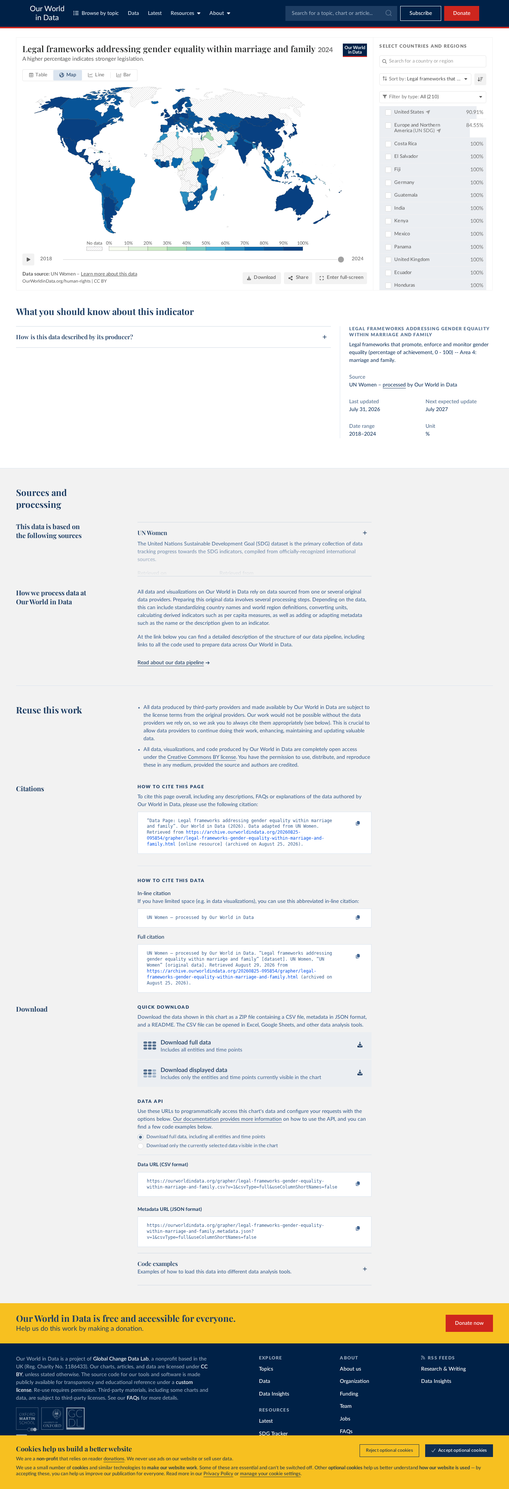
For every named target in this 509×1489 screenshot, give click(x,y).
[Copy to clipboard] (350, 824)
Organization (354, 1381)
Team (346, 1406)
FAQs (133, 1398)
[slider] (341, 259)
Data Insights (274, 1394)
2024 (358, 259)
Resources (182, 13)
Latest (155, 13)
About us (350, 1369)
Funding (349, 1394)
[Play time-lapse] (28, 259)
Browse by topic (100, 13)
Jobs (345, 1419)
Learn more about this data (109, 274)
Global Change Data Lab (121, 1359)
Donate (461, 13)
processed (394, 385)
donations (114, 1459)
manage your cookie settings (270, 1473)
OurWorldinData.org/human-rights (56, 281)
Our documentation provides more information (227, 1119)
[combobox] (341, 13)
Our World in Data (47, 13)
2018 (46, 259)
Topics (266, 1369)
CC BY (100, 281)
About (216, 13)
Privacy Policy (218, 1473)
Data (133, 13)
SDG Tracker (273, 1433)
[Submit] (388, 13)
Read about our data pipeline (170, 662)
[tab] (38, 75)
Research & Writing (443, 1369)
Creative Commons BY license (201, 757)
